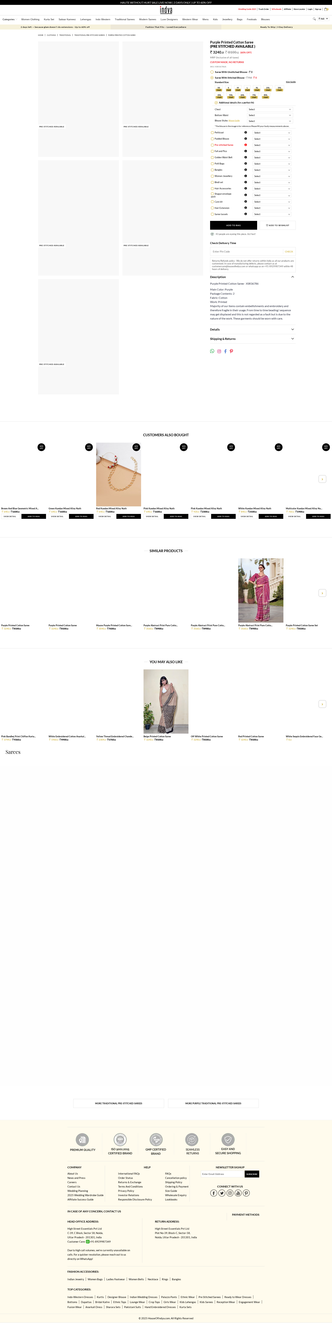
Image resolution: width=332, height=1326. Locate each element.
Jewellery (227, 19)
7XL (254, 95)
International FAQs (129, 1173)
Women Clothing (30, 19)
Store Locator (299, 9)
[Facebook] (213, 1192)
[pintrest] (246, 1192)
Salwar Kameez (67, 19)
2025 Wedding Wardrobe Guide (85, 1195)
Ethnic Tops (119, 1302)
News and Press (76, 1177)
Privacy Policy (126, 1190)
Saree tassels (221, 214)
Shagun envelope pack (221, 195)
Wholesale (276, 9)
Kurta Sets (185, 1307)
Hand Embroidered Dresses (160, 1307)
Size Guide (291, 82)
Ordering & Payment (177, 1186)
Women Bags (95, 1279)
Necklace (153, 1279)
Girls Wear (170, 1302)
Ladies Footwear (115, 1279)
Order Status (125, 1177)
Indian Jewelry (75, 1279)
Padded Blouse (222, 138)
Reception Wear (226, 1302)
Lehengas (85, 19)
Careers (72, 1182)
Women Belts (136, 1279)
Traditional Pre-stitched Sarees (89, 35)
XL (257, 87)
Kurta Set (49, 19)
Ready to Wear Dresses (237, 1297)
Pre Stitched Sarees (210, 1297)
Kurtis (100, 1297)
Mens (205, 19)
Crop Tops (154, 1302)
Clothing (51, 35)
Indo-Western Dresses (80, 1297)
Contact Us (73, 1186)
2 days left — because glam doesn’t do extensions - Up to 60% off (55, 27)
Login (310, 9)
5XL (231, 95)
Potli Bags (219, 163)
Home (40, 35)
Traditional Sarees (125, 19)
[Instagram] (230, 1192)
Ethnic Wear (188, 1297)
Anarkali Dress (93, 1307)
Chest (218, 109)
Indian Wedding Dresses (144, 1297)
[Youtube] (238, 1192)
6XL (242, 95)
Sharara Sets (113, 1307)
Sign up (318, 9)
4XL (219, 95)
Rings (165, 1279)
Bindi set (219, 182)
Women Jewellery (223, 176)
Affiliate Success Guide (80, 1199)
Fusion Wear (74, 1307)
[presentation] (10, 479)
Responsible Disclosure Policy (135, 1199)
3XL (279, 87)
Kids (215, 19)
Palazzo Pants (169, 1297)
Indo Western (103, 19)
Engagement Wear (249, 1302)
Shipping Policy (173, 1182)
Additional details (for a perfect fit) (236, 102)
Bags (239, 19)
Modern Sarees (147, 19)
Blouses (265, 19)
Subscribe (251, 1174)
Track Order (264, 9)
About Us (72, 1173)
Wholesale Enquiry (176, 1195)
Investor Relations (128, 1195)
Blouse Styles (221, 121)
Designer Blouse (117, 1297)
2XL (268, 87)
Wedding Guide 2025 (247, 9)
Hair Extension (222, 208)
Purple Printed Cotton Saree (122, 35)
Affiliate (287, 9)
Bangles (218, 169)
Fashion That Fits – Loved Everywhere (166, 27)
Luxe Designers (169, 19)
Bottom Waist (221, 115)
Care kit (219, 201)
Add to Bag (233, 225)
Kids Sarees (206, 1302)
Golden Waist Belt (223, 157)
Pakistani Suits (132, 1307)
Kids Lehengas (188, 1302)
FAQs (168, 1173)
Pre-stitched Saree (224, 145)
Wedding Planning (77, 1190)
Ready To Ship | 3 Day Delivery (276, 27)
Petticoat (219, 132)
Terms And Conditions (130, 1186)
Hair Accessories (223, 188)
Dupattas (86, 1302)
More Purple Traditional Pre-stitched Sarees (213, 1103)
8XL (266, 95)
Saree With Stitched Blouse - (235, 77)
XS (219, 87)
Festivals (252, 19)
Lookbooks (171, 1199)
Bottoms (72, 1302)
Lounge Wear (137, 1302)
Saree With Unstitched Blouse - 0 (233, 71)
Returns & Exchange (129, 1182)
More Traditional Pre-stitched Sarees (118, 1103)
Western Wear (190, 19)
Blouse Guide (234, 121)
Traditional (65, 35)
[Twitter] (221, 1192)
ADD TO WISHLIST (278, 225)
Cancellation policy (176, 1177)
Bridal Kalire (102, 1302)
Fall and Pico (221, 151)
